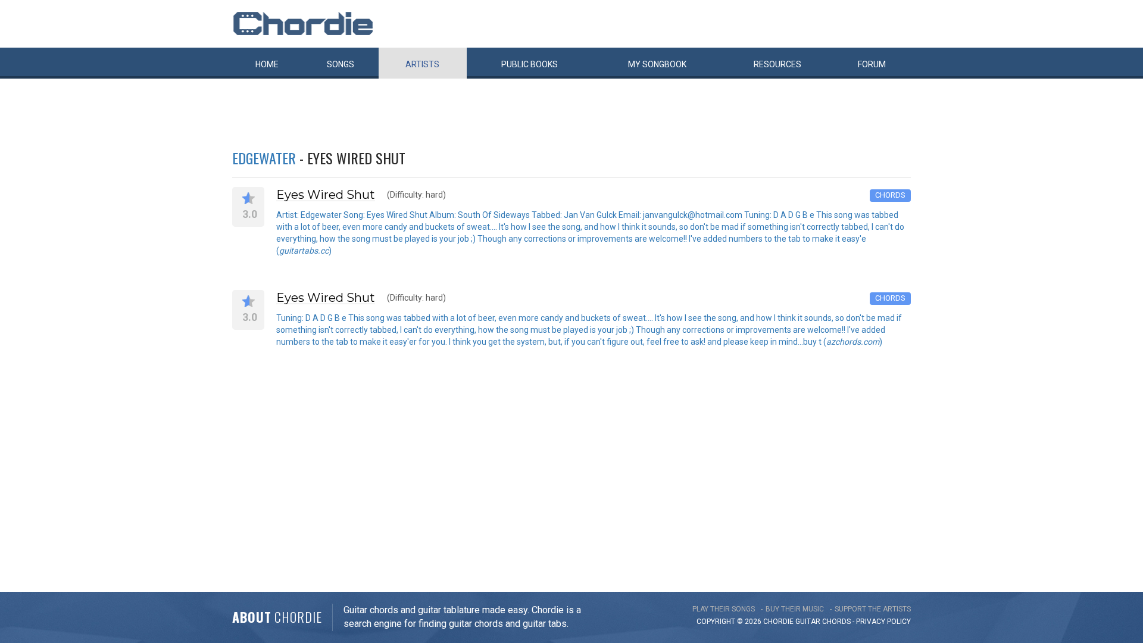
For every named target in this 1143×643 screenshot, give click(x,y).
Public (529, 64)
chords (836, 621)
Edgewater (264, 157)
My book (657, 64)
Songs (340, 64)
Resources (777, 64)
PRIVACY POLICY (883, 621)
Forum (872, 64)
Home (267, 64)
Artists (422, 64)
